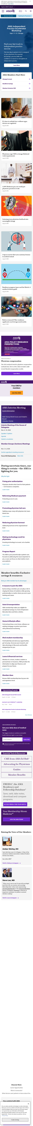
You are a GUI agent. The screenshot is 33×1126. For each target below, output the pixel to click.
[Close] (28, 1104)
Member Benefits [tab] (16, 774)
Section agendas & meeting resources (12, 452)
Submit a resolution (7, 439)
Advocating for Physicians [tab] (17, 764)
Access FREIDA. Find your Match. (15, 804)
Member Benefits (8, 16)
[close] (31, 1)
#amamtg (16, 890)
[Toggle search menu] (25, 11)
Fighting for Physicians (24, 16)
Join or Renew (20, 11)
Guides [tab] (16, 769)
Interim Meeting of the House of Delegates (13, 426)
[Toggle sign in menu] (31, 11)
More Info (20, 456)
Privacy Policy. (5, 1115)
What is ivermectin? (16, 1090)
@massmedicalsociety (8, 889)
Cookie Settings (15, 1119)
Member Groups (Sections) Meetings (15, 444)
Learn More (10, 4)
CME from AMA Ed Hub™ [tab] (16, 758)
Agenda (3, 436)
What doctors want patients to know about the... (16, 1093)
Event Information (8, 411)
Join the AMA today (16, 819)
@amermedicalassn (24, 889)
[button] (17, 7)
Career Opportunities (16, 1088)
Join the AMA (16, 393)
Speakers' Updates (6, 433)
